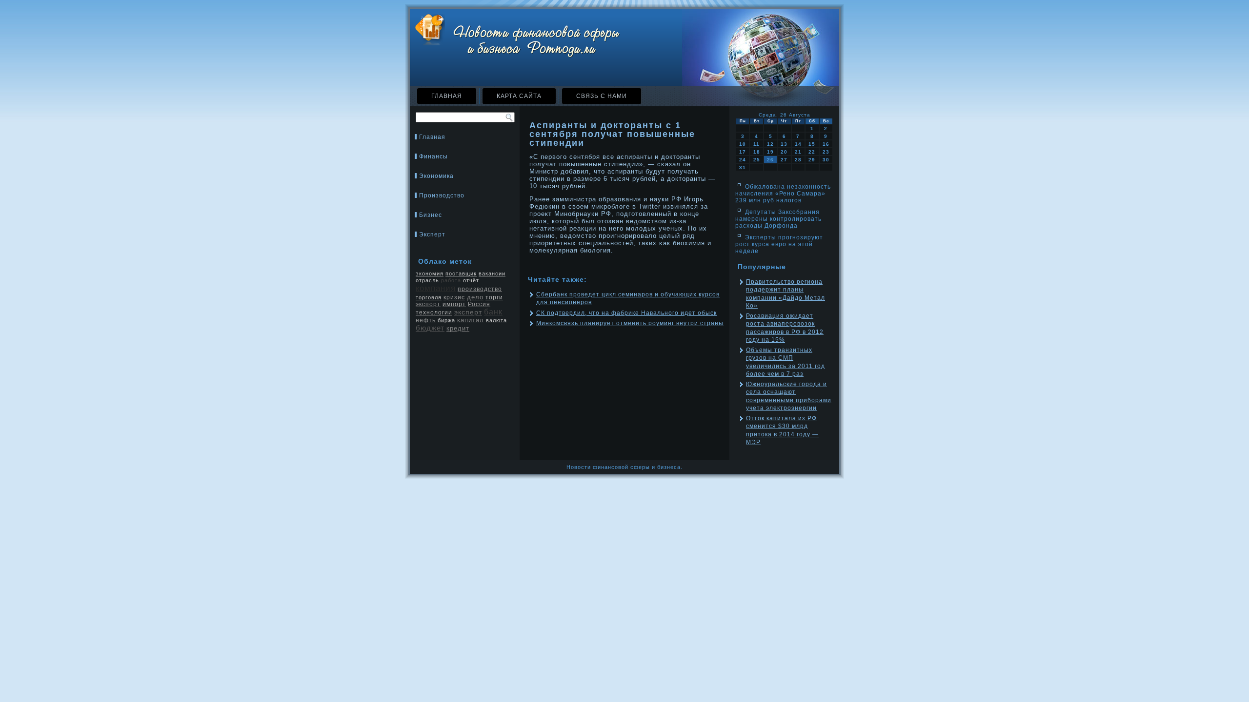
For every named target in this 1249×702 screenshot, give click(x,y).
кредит (457, 328)
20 (784, 152)
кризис (454, 297)
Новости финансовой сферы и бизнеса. (624, 467)
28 (798, 159)
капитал (470, 320)
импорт (454, 304)
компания (436, 288)
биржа (446, 320)
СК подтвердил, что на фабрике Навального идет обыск (626, 313)
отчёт (471, 280)
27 (784, 159)
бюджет (430, 328)
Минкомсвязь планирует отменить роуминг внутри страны (630, 323)
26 (770, 159)
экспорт (428, 304)
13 (784, 144)
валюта (496, 320)
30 (826, 159)
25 (756, 159)
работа (451, 280)
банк (493, 312)
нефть (426, 320)
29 (811, 159)
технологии (434, 312)
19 (770, 152)
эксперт (468, 312)
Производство (441, 195)
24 (742, 159)
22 (811, 152)
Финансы (433, 156)
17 (742, 152)
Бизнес (430, 215)
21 (798, 152)
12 (770, 144)
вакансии (492, 273)
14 (798, 144)
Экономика (436, 176)
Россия (479, 304)
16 (826, 144)
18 (756, 152)
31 (742, 167)
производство (480, 289)
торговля (429, 297)
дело (475, 297)
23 (826, 152)
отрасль (427, 280)
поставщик (461, 273)
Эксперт (432, 234)
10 (742, 144)
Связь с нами (601, 96)
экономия (429, 273)
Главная (446, 96)
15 (811, 144)
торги (494, 297)
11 (756, 144)
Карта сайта (519, 96)
